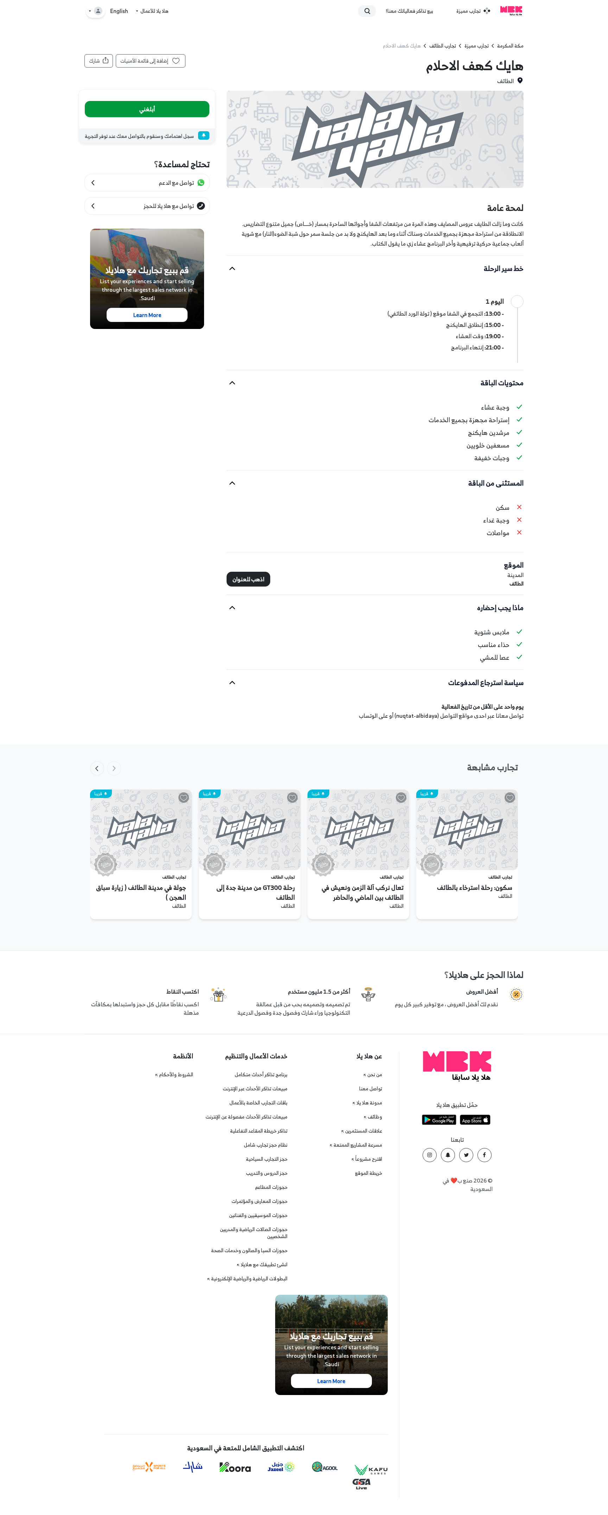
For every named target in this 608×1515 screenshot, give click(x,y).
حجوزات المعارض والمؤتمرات (259, 1201)
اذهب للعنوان (248, 579)
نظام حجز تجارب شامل (265, 1144)
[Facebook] (484, 1155)
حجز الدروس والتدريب (266, 1172)
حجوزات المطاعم (271, 1187)
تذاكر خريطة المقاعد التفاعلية (258, 1130)
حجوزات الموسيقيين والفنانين (258, 1215)
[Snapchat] (448, 1155)
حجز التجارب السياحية (266, 1158)
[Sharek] (193, 1467)
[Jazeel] (281, 1467)
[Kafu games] (371, 1470)
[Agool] (325, 1467)
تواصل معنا (370, 1088)
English (119, 11)
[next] (97, 768)
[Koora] (235, 1467)
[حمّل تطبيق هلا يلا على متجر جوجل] (439, 1121)
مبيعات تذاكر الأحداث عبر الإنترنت (255, 1088)
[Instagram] (430, 1155)
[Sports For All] (149, 1467)
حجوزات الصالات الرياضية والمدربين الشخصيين (253, 1233)
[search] (370, 10)
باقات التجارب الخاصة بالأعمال (258, 1102)
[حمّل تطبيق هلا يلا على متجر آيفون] (475, 1121)
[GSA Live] (361, 1484)
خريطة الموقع (368, 1172)
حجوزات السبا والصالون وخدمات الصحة (249, 1250)
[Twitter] (466, 1155)
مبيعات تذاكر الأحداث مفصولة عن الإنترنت (246, 1116)
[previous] (114, 768)
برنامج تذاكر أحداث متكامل (261, 1074)
